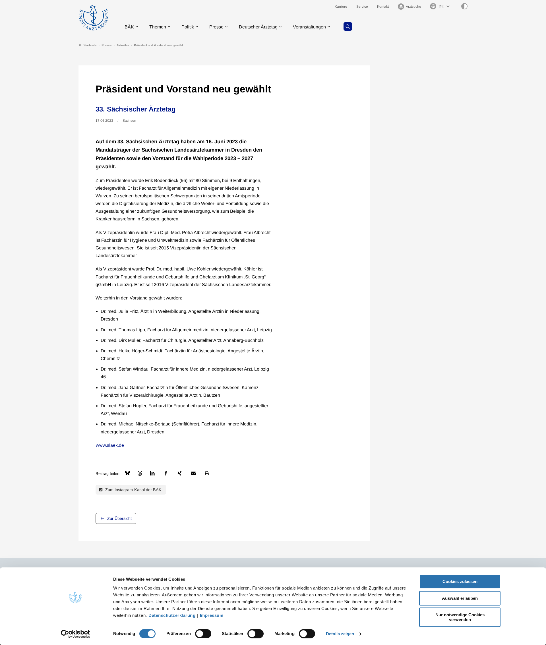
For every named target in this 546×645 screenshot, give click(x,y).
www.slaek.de (110, 445)
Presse (216, 26)
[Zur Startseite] (93, 17)
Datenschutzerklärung (171, 615)
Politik (187, 26)
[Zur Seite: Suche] (348, 26)
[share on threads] (140, 473)
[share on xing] (180, 473)
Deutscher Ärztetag (258, 26)
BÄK (129, 26)
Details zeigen (340, 633)
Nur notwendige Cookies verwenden (460, 617)
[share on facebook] (166, 473)
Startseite (89, 45)
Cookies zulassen (459, 581)
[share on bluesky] (127, 473)
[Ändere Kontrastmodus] (464, 6)
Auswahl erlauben (460, 598)
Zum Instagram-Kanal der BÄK (133, 489)
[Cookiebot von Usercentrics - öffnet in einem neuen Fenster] (75, 634)
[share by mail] (193, 473)
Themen (157, 26)
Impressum (212, 615)
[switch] (203, 633)
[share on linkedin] (152, 473)
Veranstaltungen (309, 26)
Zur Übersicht (119, 518)
